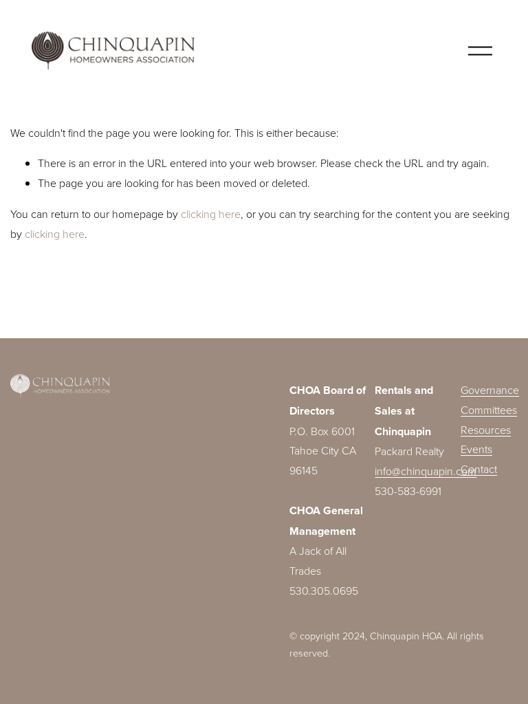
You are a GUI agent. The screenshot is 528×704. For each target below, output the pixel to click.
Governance (490, 389)
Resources (486, 429)
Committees (489, 409)
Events (476, 448)
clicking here (211, 213)
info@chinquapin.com (425, 470)
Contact (479, 468)
